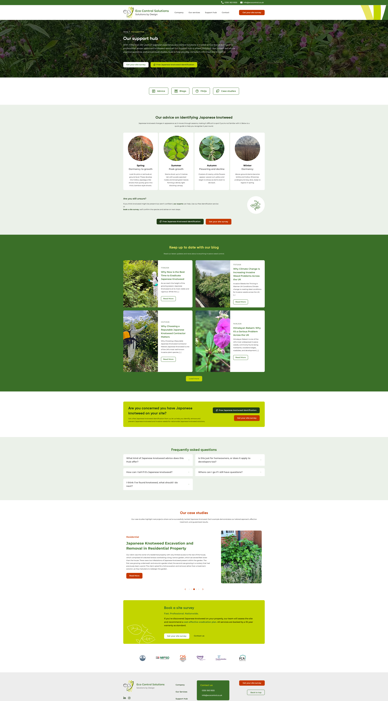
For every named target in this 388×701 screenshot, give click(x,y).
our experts (178, 204)
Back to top (255, 692)
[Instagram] (129, 698)
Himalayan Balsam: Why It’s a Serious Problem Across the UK (247, 331)
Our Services (181, 692)
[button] (194, 12)
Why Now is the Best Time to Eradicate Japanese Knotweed (173, 275)
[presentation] (185, 589)
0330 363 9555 (208, 690)
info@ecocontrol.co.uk (212, 695)
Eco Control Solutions (152, 11)
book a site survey (131, 209)
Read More (168, 299)
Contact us (199, 636)
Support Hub (182, 699)
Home (125, 32)
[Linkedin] (124, 698)
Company (180, 685)
